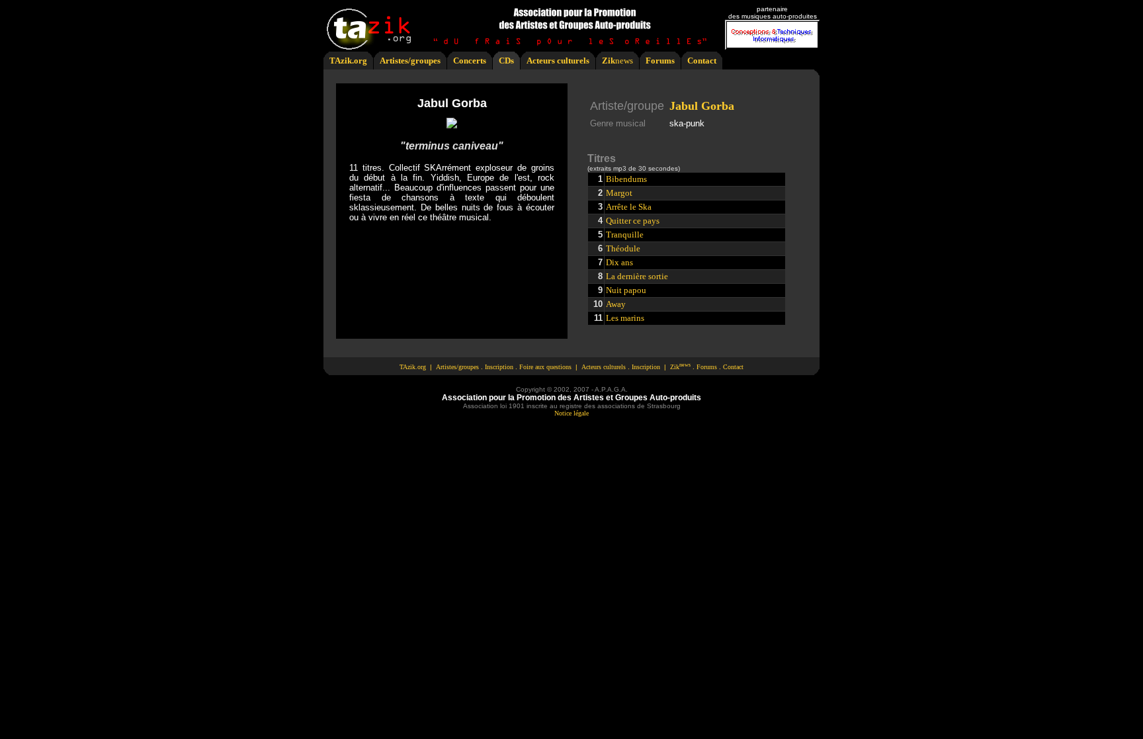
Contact (701, 60)
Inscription (499, 366)
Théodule (623, 248)
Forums (660, 60)
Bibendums (626, 179)
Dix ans (619, 262)
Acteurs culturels (558, 60)
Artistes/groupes (410, 60)
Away (616, 304)
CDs (506, 60)
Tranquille (625, 234)
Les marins (625, 318)
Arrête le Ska (629, 207)
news (624, 60)
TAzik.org (348, 60)
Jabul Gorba (701, 105)
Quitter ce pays (632, 221)
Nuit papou (626, 290)
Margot (619, 193)
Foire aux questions (545, 366)
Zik (608, 60)
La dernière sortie (637, 276)
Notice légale (571, 413)
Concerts (469, 60)
